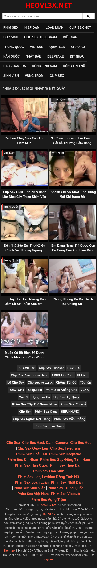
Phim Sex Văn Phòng (69, 419)
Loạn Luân (54, 27)
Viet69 (23, 397)
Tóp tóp (85, 382)
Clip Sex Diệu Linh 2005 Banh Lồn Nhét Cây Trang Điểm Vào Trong (24, 196)
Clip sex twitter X (40, 382)
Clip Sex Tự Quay (66, 397)
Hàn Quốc (11, 56)
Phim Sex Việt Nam (33, 494)
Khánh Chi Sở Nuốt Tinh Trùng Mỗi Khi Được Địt (73, 194)
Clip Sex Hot (80, 27)
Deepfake (55, 56)
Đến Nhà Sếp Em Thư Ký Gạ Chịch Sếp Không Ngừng (24, 248)
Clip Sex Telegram (40, 37)
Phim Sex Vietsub (65, 494)
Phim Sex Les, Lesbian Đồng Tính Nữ (48, 477)
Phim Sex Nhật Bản (67, 482)
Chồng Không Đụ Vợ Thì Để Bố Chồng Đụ (73, 301)
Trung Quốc (13, 47)
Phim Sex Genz (46, 411)
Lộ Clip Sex (15, 382)
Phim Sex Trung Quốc (66, 488)
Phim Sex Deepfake (65, 454)
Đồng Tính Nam (44, 66)
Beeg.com (35, 390)
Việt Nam (70, 37)
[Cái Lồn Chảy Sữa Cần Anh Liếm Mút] (2, 97)
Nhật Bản (33, 56)
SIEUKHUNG (70, 411)
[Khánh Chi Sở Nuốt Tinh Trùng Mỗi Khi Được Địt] (50, 151)
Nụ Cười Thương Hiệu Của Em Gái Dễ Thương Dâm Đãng (73, 140)
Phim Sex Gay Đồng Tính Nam (65, 460)
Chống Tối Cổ (66, 382)
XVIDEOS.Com (62, 375)
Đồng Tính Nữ (74, 66)
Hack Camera (14, 66)
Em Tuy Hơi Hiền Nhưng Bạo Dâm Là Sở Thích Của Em (25, 301)
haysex (48, 559)
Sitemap (9, 550)
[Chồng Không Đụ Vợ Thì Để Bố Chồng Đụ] (50, 258)
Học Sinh (10, 37)
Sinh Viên (11, 76)
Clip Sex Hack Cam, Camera (45, 442)
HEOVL (82, 375)
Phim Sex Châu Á (73, 404)
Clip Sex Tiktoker (51, 368)
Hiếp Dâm (32, 27)
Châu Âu (78, 47)
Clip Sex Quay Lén (33, 448)
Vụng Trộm (34, 76)
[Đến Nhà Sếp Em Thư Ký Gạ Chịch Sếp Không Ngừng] (2, 205)
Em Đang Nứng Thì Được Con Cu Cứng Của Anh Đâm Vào (73, 248)
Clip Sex (57, 76)
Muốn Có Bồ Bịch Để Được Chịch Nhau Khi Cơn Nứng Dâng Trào (24, 357)
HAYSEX (73, 368)
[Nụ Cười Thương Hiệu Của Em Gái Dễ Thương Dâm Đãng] (50, 97)
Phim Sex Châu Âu (31, 454)
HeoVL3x (49, 514)
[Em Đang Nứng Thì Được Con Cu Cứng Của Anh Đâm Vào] (50, 205)
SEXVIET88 (27, 368)
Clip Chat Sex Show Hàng (29, 375)
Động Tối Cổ (41, 397)
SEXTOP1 (17, 390)
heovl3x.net (48, 505)
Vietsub (36, 47)
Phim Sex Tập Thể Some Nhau (34, 404)
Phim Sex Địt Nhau (22, 460)
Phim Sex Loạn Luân (32, 482)
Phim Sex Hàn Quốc (31, 465)
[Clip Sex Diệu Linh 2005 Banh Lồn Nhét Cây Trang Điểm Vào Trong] (2, 151)
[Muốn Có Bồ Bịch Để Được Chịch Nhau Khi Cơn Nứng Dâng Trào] (2, 312)
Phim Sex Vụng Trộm (48, 500)
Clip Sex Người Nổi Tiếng (31, 419)
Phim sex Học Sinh (48, 471)
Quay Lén (57, 47)
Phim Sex (10, 27)
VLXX (85, 390)
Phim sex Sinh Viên (29, 488)
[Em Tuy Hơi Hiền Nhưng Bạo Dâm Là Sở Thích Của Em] (2, 258)
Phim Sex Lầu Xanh (49, 426)
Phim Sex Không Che (61, 390)
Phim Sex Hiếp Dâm (66, 465)
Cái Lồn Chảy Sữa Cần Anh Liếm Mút (24, 140)
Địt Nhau (77, 56)
